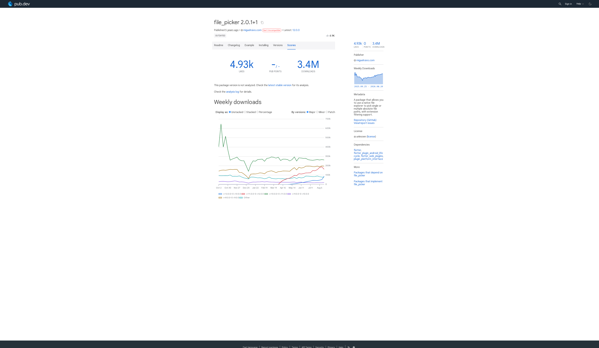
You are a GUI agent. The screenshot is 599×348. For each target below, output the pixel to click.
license (371, 136)
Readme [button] (218, 45)
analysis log (232, 91)
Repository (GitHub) (365, 120)
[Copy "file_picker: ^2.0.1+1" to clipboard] (262, 22)
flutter (357, 150)
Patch (331, 112)
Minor (322, 112)
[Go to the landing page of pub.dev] (19, 4)
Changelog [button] (234, 45)
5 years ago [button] (232, 30)
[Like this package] (327, 35)
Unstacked (237, 112)
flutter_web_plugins (372, 156)
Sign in (568, 3)
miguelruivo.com (252, 30)
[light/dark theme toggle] (590, 4)
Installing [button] (263, 45)
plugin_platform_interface (368, 159)
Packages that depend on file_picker (368, 174)
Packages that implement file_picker (368, 183)
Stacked (251, 112)
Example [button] (249, 45)
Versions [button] (278, 45)
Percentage (265, 112)
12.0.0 (296, 30)
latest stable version (279, 85)
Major (312, 112)
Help (579, 3)
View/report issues (364, 123)
